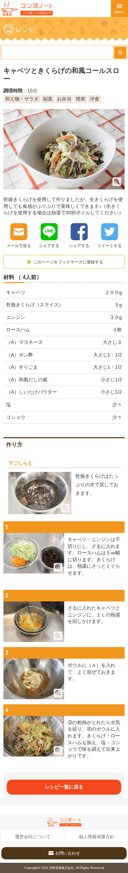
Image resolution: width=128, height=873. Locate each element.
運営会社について (33, 836)
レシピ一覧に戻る (64, 787)
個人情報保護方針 (96, 836)
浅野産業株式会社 (61, 868)
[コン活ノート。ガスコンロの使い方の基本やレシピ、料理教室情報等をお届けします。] (27, 9)
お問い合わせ (67, 853)
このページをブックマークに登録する (67, 262)
